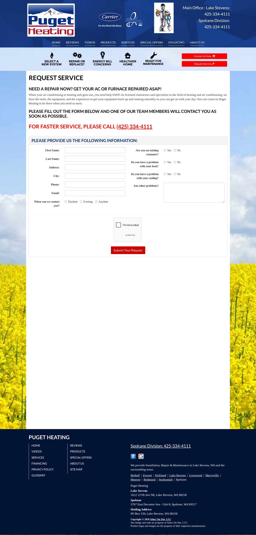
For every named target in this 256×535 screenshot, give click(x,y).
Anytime (103, 201)
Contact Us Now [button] (203, 56)
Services (128, 42)
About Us (197, 42)
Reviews (72, 42)
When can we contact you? (46, 203)
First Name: (52, 150)
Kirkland (160, 475)
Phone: (55, 184)
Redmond (150, 479)
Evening (88, 201)
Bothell (135, 475)
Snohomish (166, 479)
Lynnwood (195, 475)
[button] (128, 250)
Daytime (72, 201)
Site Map (76, 469)
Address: (54, 167)
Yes (169, 150)
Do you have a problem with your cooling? (144, 176)
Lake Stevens (177, 475)
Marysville (212, 475)
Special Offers (151, 42)
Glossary (38, 475)
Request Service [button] (203, 63)
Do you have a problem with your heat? (144, 164)
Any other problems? (145, 185)
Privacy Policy (43, 469)
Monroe (135, 479)
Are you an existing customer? (147, 152)
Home (56, 42)
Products (108, 42)
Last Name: (52, 158)
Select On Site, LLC (160, 519)
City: (56, 175)
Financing (176, 42)
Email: (55, 193)
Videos (89, 42)
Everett (147, 475)
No (179, 150)
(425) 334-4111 (134, 126)
